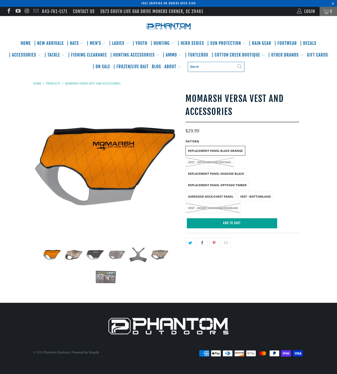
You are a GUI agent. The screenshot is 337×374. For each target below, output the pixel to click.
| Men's (94, 43)
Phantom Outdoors (57, 352)
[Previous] (41, 165)
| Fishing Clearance (87, 55)
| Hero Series (191, 43)
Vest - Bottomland (255, 196)
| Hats (73, 43)
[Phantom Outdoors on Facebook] (8, 11)
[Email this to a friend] (226, 243)
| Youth (140, 43)
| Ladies (117, 43)
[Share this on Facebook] (202, 243)
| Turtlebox (196, 55)
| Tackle (52, 55)
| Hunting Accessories (133, 55)
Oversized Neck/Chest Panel (210, 196)
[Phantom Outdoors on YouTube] (17, 11)
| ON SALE (101, 66)
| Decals (308, 43)
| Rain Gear (260, 43)
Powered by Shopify (85, 352)
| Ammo (170, 55)
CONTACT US (84, 11)
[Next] (173, 165)
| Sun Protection (224, 43)
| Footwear (285, 43)
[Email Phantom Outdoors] (36, 11)
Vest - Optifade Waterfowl (209, 162)
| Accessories (23, 55)
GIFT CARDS (317, 55)
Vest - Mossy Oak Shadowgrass (213, 208)
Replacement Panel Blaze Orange (215, 151)
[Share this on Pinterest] (214, 243)
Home (26, 43)
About (170, 66)
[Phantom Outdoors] (168, 26)
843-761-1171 (54, 11)
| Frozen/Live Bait (131, 66)
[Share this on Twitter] (190, 243)
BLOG (156, 66)
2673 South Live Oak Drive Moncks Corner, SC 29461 (151, 11)
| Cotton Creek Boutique (236, 55)
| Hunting (161, 43)
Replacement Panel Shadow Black (216, 174)
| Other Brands (284, 55)
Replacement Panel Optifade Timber (217, 185)
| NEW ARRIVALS (49, 43)
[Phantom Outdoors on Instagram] (27, 11)
